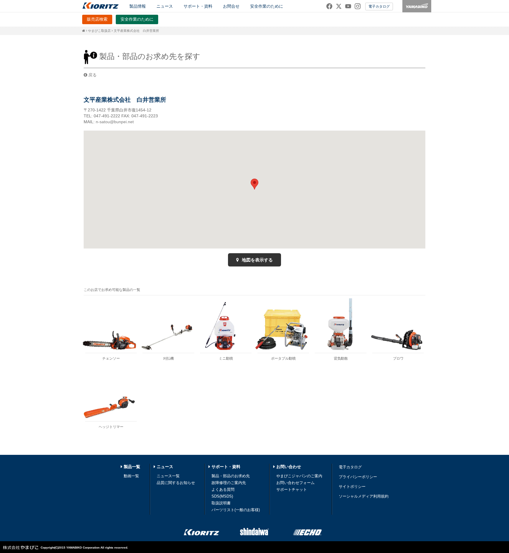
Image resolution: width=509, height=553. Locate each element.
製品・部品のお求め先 (230, 476)
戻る (92, 75)
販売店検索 (97, 19)
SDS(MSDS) (222, 496)
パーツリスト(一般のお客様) (235, 510)
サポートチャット (291, 489)
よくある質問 (222, 489)
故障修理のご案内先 (228, 482)
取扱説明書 (221, 503)
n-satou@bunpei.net (115, 121)
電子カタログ (379, 6)
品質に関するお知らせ (176, 482)
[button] (254, 184)
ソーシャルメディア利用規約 (364, 496)
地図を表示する (257, 259)
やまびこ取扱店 (99, 30)
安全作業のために (266, 6)
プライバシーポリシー (358, 477)
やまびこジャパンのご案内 (299, 476)
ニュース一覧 (168, 476)
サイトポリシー (352, 486)
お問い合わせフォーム (295, 482)
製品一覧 (132, 466)
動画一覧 (131, 476)
